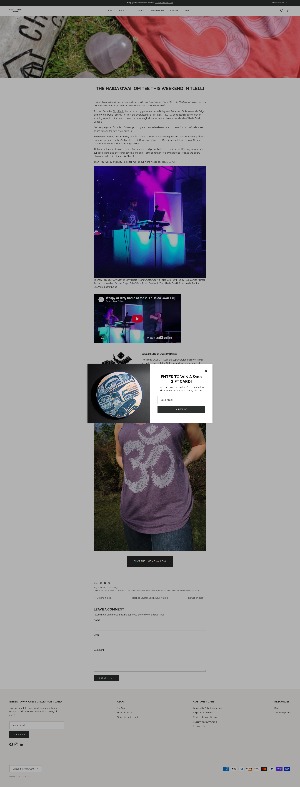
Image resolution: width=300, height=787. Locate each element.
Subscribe (181, 409)
